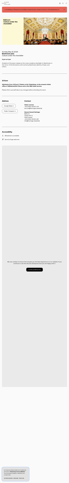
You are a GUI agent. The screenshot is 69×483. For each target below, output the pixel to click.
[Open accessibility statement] (59, 3)
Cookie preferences (34, 269)
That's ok (21, 478)
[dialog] (15, 474)
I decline (15, 478)
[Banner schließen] (64, 9)
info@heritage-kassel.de (32, 121)
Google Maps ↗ (9, 106)
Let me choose (8, 478)
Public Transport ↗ (10, 111)
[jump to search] (62, 3)
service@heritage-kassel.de (33, 108)
